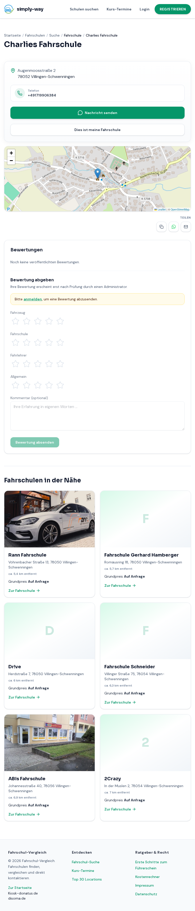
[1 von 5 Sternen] (15, 321)
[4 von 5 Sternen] (49, 321)
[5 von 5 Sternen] (60, 321)
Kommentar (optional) (29, 398)
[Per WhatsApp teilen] (174, 227)
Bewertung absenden (34, 442)
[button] (97, 173)
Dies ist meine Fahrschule (97, 129)
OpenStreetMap (180, 209)
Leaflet (161, 209)
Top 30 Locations (87, 879)
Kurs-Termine (119, 9)
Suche (54, 35)
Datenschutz (146, 894)
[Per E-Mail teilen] (186, 227)
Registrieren (173, 9)
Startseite (12, 35)
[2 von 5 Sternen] (27, 321)
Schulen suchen (84, 9)
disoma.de (17, 898)
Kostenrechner (147, 876)
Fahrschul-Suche (86, 862)
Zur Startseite (20, 887)
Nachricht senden (101, 112)
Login (145, 9)
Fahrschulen (35, 35)
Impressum (144, 885)
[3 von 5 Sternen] (38, 321)
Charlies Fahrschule (102, 35)
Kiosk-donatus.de (23, 893)
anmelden (33, 299)
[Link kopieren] (161, 227)
